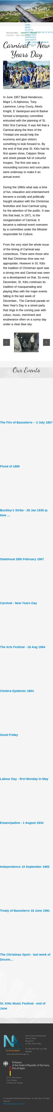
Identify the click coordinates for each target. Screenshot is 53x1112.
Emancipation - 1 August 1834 (22, 822)
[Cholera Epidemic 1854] (26, 666)
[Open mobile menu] (25, 20)
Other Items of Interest (37, 42)
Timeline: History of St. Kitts (39, 32)
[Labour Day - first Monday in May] (26, 754)
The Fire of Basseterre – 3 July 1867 (26, 422)
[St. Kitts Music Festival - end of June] (26, 979)
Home (27, 25)
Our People (30, 37)
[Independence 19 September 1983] (26, 842)
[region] (26, 342)
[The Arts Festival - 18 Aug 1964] (26, 623)
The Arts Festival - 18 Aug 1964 (22, 647)
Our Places (30, 35)
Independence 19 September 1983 (24, 866)
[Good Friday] (26, 710)
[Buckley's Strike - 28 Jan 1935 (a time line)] (26, 486)
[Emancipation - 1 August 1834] (26, 798)
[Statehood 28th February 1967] (26, 535)
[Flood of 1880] (26, 442)
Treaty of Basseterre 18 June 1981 (25, 910)
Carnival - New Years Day (18, 603)
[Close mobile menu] (25, 22)
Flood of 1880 (10, 466)
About (28, 27)
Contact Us (30, 45)
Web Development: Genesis (14, 1104)
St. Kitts (29, 30)
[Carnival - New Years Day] (26, 579)
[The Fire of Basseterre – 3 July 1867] (26, 398)
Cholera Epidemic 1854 (17, 691)
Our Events (30, 40)
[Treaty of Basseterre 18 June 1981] (26, 886)
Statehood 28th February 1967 (22, 559)
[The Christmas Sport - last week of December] (26, 930)
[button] (6, 342)
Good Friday (9, 735)
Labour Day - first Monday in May (24, 779)
